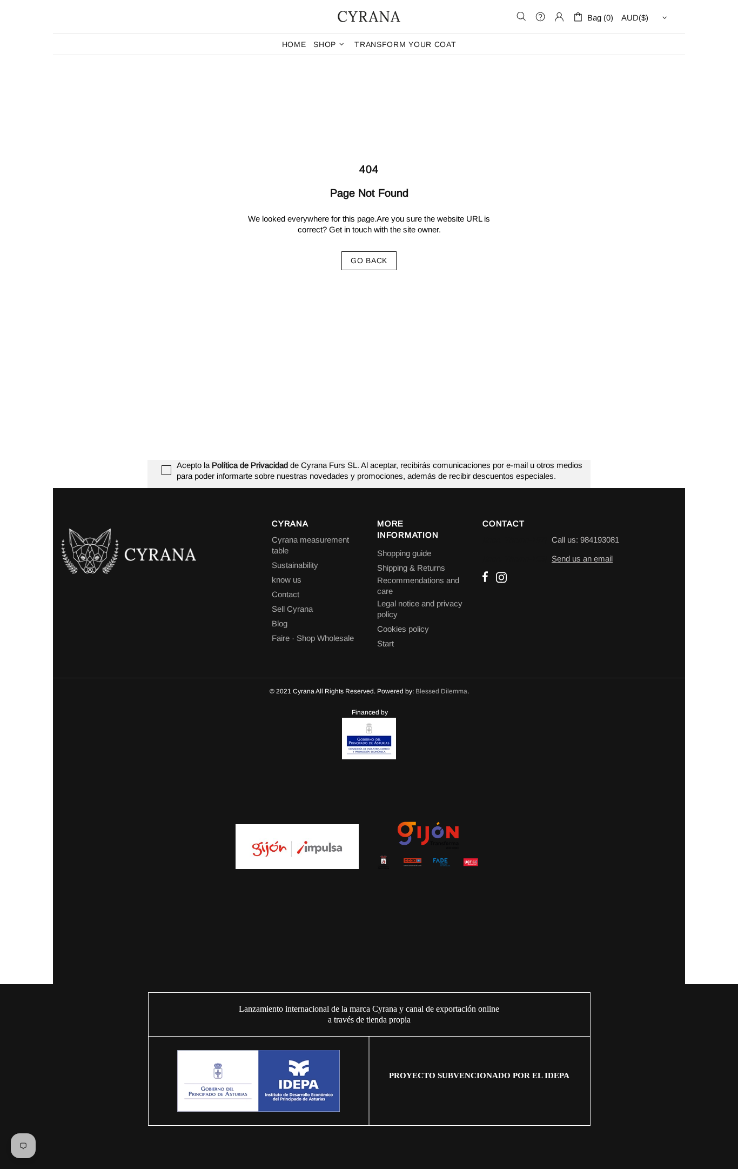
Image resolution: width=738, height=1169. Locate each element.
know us (286, 579)
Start (385, 643)
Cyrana (369, 16)
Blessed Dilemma (441, 691)
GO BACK (369, 260)
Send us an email (582, 558)
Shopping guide (404, 553)
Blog (279, 623)
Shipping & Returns (411, 567)
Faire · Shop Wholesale (313, 638)
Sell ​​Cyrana (292, 608)
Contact (285, 594)
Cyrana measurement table (310, 545)
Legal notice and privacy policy (419, 609)
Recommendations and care (418, 586)
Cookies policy (403, 628)
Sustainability (295, 565)
